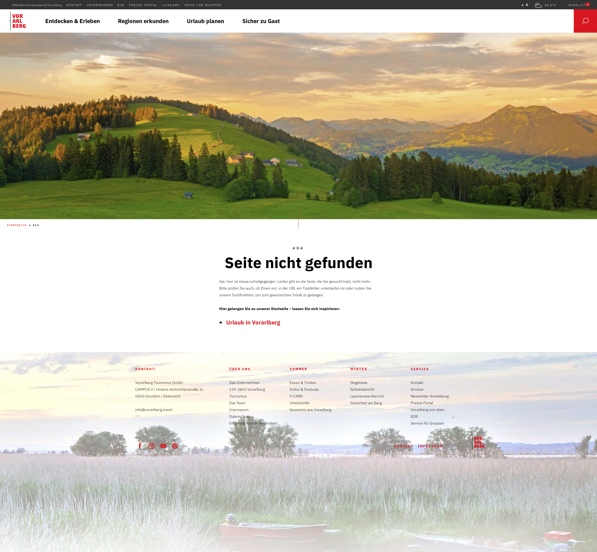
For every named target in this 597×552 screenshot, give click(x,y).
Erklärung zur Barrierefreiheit (253, 423)
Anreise (417, 389)
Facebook (140, 445)
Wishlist (578, 5)
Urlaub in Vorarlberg (253, 322)
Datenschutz (239, 416)
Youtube (163, 445)
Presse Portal (143, 5)
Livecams (171, 5)
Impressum (239, 409)
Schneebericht (362, 389)
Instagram (151, 445)
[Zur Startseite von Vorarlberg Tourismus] (17, 21)
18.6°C (550, 5)
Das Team (237, 402)
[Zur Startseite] (468, 442)
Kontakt (74, 5)
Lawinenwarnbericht (367, 396)
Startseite (17, 225)
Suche (585, 21)
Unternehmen (100, 5)
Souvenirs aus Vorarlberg (310, 409)
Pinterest (175, 445)
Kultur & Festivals (304, 389)
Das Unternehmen (244, 382)
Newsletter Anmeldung (430, 396)
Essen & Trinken (303, 382)
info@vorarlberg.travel (153, 409)
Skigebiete (359, 382)
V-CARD (296, 396)
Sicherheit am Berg (366, 402)
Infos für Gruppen (202, 5)
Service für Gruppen (427, 423)
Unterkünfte (299, 402)
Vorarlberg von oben (427, 409)
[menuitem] (72, 21)
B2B (121, 5)
